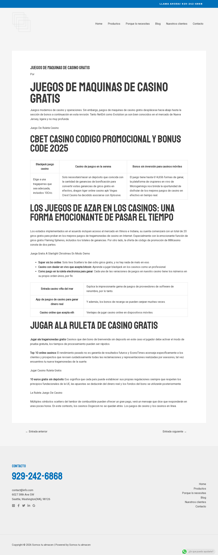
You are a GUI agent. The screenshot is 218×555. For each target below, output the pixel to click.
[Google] (33, 505)
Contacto (198, 23)
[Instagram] (13, 505)
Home (98, 23)
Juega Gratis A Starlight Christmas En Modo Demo (60, 253)
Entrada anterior (36, 431)
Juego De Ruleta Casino (44, 128)
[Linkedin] (28, 505)
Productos (114, 23)
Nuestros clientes (176, 23)
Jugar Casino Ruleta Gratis (45, 370)
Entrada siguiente (175, 431)
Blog (158, 23)
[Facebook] (18, 505)
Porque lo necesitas (138, 23)
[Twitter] (23, 505)
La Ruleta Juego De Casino (46, 392)
